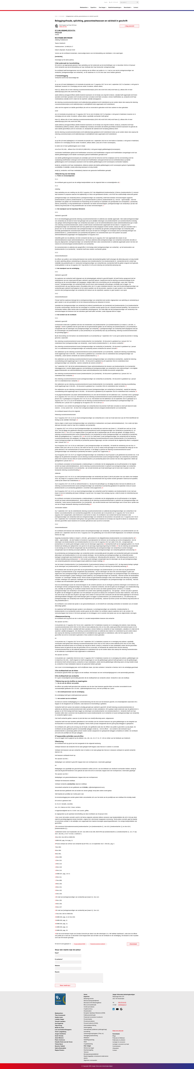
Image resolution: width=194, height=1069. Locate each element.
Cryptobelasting (88, 1044)
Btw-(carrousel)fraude (90, 1005)
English (105, 2)
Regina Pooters (59, 1050)
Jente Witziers (59, 1038)
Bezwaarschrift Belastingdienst (92, 1002)
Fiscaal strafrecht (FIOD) (79, 943)
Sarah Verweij (59, 1036)
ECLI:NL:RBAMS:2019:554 (65, 30)
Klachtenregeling (88, 1050)
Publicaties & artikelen (119, 1040)
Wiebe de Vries (63, 26)
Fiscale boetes (88, 1019)
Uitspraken (116, 1048)
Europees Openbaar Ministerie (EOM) (94, 1013)
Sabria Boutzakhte (60, 1048)
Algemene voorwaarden (90, 1060)
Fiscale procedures (89, 1021)
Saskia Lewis (59, 1017)
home (56, 16)
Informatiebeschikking (90, 1025)
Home (85, 994)
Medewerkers (84, 7)
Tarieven (86, 1052)
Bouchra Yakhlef (60, 1046)
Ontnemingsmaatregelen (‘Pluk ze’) (94, 1033)
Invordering (87, 1031)
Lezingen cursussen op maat (121, 1044)
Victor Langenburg (60, 1031)
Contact (136, 7)
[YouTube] (117, 1009)
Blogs (114, 1036)
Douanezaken (87, 1011)
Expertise (93, 7)
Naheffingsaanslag (89, 1039)
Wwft (85, 1042)
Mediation (86, 1037)
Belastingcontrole (89, 998)
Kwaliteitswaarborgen (114, 7)
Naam (57, 953)
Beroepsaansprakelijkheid (91, 1054)
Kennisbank (127, 7)
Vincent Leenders (60, 1021)
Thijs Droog (58, 1025)
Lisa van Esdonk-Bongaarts (63, 1029)
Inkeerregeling (88, 1027)
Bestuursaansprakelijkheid (91, 1000)
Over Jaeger (102, 7)
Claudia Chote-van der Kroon (63, 1042)
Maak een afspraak (118, 1030)
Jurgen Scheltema (60, 1033)
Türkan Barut (59, 1044)
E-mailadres (59, 959)
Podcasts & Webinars (119, 1038)
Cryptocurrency (88, 1009)
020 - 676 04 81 (114, 2)
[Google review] (121, 1009)
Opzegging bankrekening (91, 1035)
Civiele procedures (89, 1007)
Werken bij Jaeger (89, 1048)
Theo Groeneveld (60, 1015)
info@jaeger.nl (122, 1005)
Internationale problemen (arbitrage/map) (95, 1029)
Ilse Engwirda (59, 1023)
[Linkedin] (114, 1009)
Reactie (57, 972)
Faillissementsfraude (89, 1015)
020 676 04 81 (122, 1002)
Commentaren (116, 1046)
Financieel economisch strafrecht (97, 943)
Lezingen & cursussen (119, 1042)
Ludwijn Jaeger (59, 1019)
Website (57, 965)
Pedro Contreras (60, 1040)
